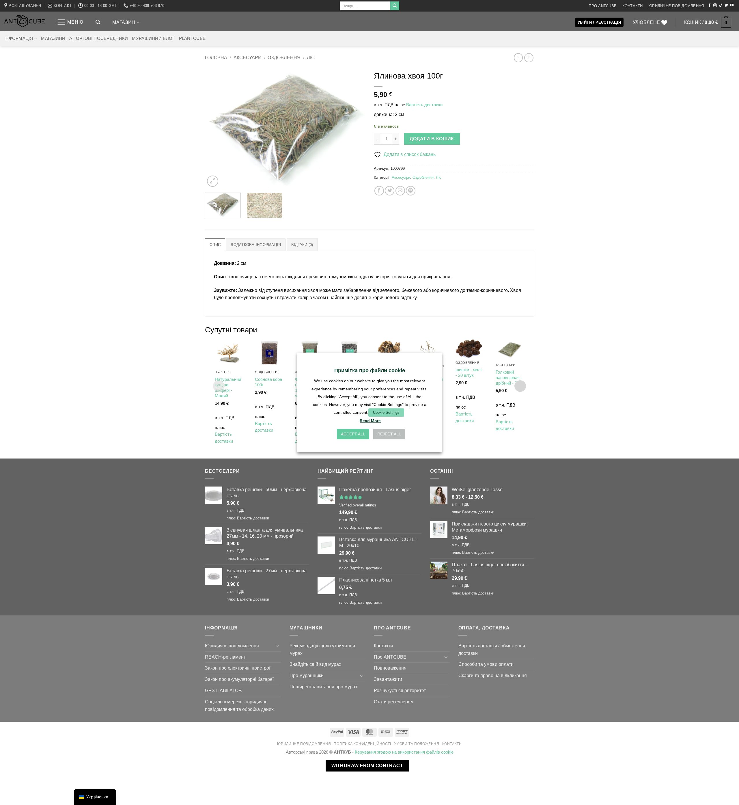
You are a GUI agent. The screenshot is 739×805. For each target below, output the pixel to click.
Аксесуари (248, 57)
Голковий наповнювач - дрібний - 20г (509, 377)
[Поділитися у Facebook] (379, 190)
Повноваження (390, 667)
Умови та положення (416, 744)
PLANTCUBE (192, 38)
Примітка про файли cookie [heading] (369, 370)
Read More (370, 421)
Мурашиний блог (153, 38)
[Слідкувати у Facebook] (709, 5)
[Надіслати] (394, 5)
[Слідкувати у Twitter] (726, 5)
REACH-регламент (225, 656)
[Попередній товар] (528, 57)
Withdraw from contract (367, 765)
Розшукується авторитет (400, 690)
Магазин (123, 22)
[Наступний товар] (518, 57)
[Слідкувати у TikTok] (721, 5)
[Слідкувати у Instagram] (715, 5)
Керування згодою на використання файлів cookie (404, 752)
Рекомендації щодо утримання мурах (322, 649)
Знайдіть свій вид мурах (315, 664)
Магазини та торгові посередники (84, 38)
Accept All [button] (353, 434)
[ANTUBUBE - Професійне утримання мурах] (24, 21)
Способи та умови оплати (486, 664)
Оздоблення (284, 57)
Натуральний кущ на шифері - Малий (228, 387)
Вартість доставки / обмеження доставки (491, 649)
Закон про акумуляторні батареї (239, 679)
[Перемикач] (277, 645)
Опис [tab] (215, 245)
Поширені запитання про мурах (323, 686)
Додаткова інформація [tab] (256, 245)
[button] (70, 22)
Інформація (18, 38)
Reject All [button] (389, 434)
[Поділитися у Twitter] (389, 190)
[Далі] (355, 128)
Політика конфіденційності (362, 744)
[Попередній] (215, 128)
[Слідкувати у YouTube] (732, 5)
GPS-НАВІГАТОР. (223, 690)
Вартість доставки (424, 105)
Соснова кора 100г (268, 382)
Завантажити (388, 679)
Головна (216, 57)
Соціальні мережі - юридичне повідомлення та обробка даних (239, 705)
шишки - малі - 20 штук (469, 373)
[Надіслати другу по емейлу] (400, 190)
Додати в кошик (432, 138)
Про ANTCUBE (603, 6)
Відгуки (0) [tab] (302, 245)
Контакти (632, 6)
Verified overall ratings (357, 505)
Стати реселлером (394, 701)
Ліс (311, 57)
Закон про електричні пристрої (237, 667)
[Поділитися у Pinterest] (410, 190)
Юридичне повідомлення (676, 6)
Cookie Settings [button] (386, 412)
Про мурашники (307, 675)
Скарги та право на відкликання (492, 675)
